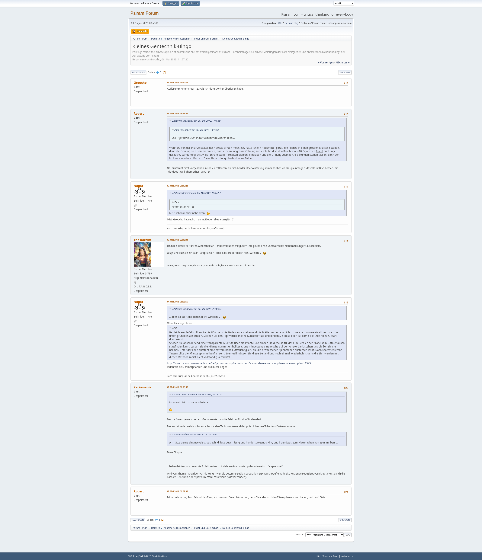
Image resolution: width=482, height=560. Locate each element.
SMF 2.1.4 (132, 556)
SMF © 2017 (145, 556)
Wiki (280, 23)
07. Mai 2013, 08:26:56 (177, 387)
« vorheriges (326, 62)
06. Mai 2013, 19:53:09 (177, 113)
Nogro (138, 186)
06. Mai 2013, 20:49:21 (177, 185)
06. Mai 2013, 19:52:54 (177, 82)
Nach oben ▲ (347, 556)
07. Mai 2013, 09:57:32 (177, 491)
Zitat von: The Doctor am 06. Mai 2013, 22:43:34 (196, 309)
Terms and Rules (330, 556)
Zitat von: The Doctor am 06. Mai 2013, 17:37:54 (196, 120)
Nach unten (138, 72)
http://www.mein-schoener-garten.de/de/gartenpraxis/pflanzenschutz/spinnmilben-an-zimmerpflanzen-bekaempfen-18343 (239, 363)
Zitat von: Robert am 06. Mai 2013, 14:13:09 (196, 130)
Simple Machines (159, 556)
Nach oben (138, 519)
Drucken (345, 72)
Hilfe (318, 556)
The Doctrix (142, 240)
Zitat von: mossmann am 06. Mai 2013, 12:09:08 (197, 394)
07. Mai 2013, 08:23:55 (177, 301)
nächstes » (343, 62)
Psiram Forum (144, 13)
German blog (291, 23)
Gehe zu (300, 534)
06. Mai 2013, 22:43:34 (177, 239)
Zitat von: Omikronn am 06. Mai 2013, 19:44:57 (196, 193)
